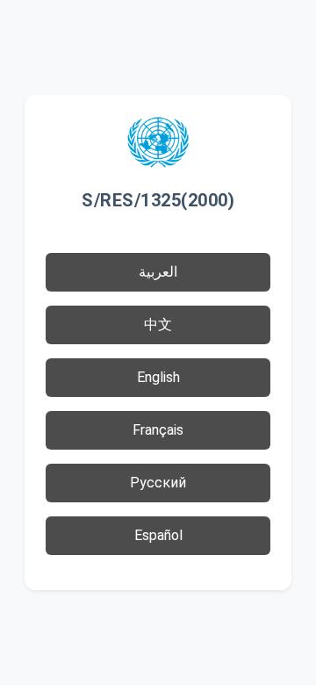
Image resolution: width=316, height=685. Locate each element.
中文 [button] (158, 324)
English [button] (158, 377)
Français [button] (158, 430)
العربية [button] (158, 271)
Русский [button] (158, 482)
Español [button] (158, 535)
